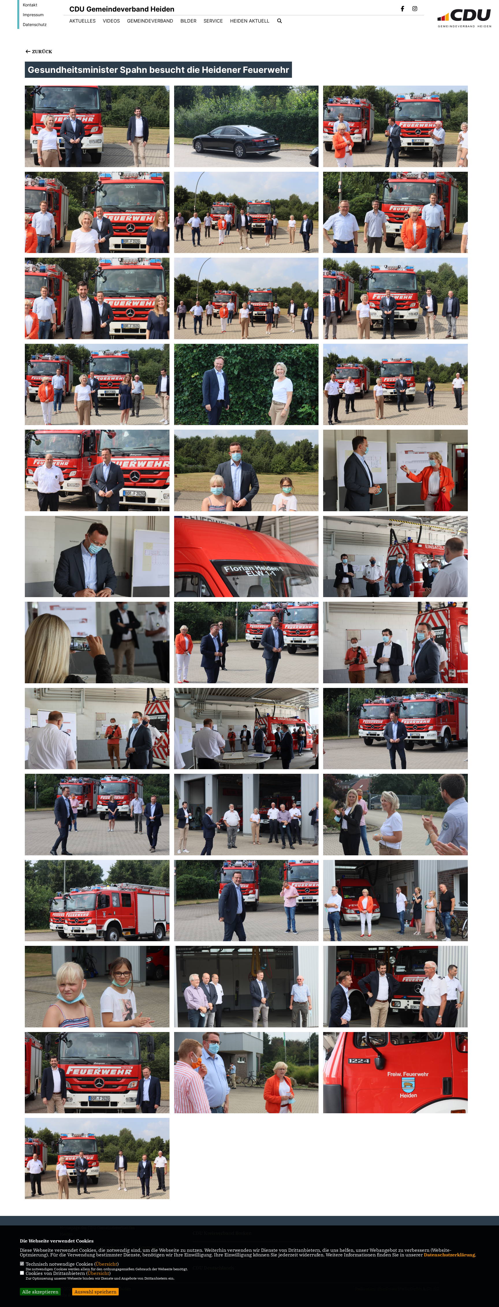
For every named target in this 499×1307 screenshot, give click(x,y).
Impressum (33, 14)
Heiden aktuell (249, 21)
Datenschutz (35, 24)
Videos (111, 21)
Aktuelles (82, 21)
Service (213, 21)
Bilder (188, 21)
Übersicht (106, 1264)
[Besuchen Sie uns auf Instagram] (414, 9)
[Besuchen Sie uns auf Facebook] (402, 9)
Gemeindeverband (150, 21)
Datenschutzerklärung (449, 1255)
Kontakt (30, 4)
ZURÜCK (41, 51)
